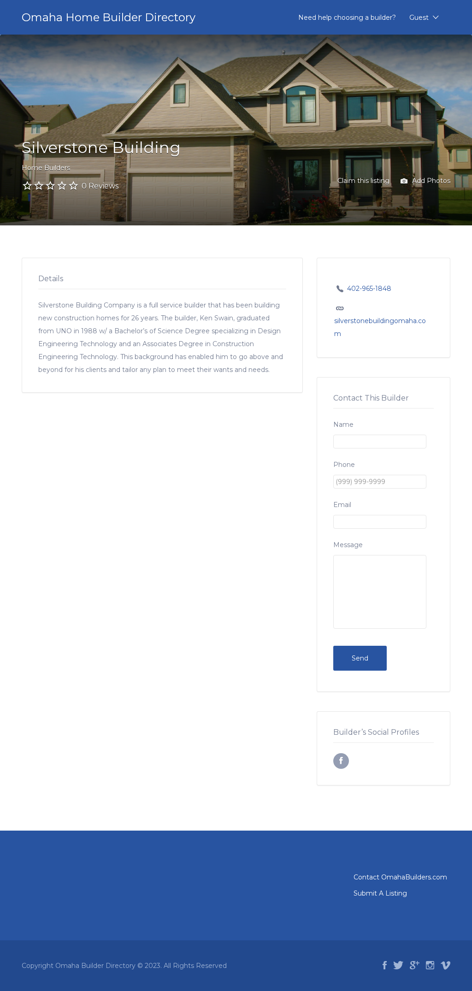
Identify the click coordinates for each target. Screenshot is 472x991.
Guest (419, 17)
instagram (430, 965)
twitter (398, 965)
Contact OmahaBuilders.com (400, 877)
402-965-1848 (369, 288)
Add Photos (430, 181)
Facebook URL (341, 761)
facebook (385, 965)
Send (360, 658)
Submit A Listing (380, 893)
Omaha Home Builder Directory (108, 17)
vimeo (445, 965)
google (414, 965)
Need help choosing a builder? (347, 17)
